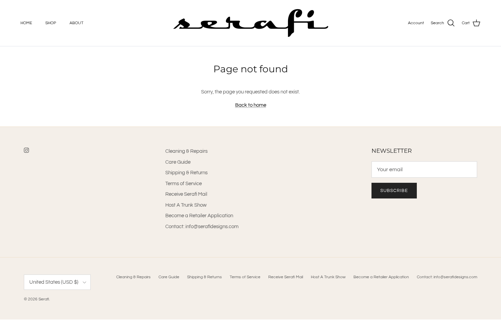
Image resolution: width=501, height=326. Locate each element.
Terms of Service (183, 183)
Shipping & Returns (186, 172)
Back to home (250, 105)
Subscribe (394, 190)
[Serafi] (251, 23)
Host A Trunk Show (186, 205)
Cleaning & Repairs (186, 151)
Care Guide (178, 162)
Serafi (44, 299)
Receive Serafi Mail (186, 194)
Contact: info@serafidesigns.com (202, 226)
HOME (26, 23)
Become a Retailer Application (199, 215)
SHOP (50, 23)
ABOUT (77, 23)
